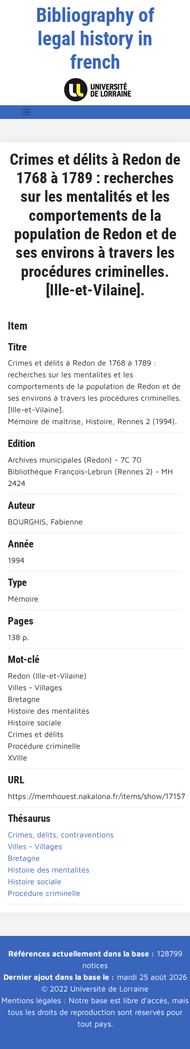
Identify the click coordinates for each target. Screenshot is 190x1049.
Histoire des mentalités (48, 869)
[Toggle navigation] (27, 112)
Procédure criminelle (44, 893)
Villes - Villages (35, 846)
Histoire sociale (34, 881)
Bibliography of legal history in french (95, 39)
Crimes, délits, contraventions (61, 834)
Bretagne (24, 858)
